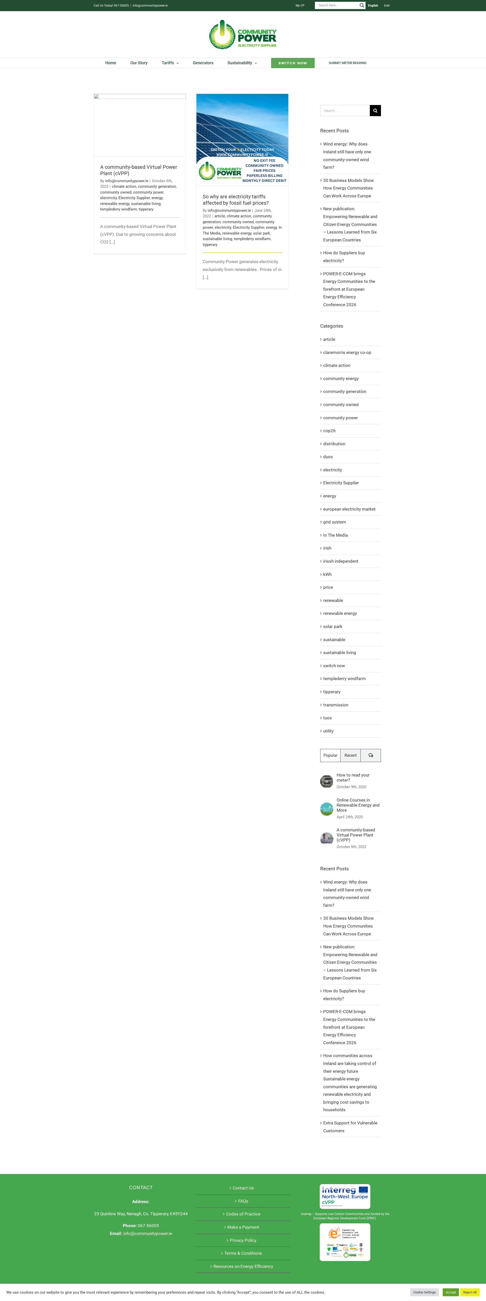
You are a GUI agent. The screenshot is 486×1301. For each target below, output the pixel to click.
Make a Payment (243, 1227)
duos (328, 456)
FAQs (243, 1201)
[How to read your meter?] (326, 778)
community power (148, 192)
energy (157, 198)
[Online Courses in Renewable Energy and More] (326, 806)
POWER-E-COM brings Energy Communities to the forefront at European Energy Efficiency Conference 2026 (349, 289)
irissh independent (340, 561)
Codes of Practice (243, 1213)
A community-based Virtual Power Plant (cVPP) (140, 118)
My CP (300, 5)
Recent (351, 755)
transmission (335, 704)
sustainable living (145, 203)
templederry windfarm (118, 209)
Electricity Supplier (134, 198)
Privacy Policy (243, 1240)
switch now (334, 665)
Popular (330, 755)
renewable (333, 600)
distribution (334, 443)
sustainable (334, 639)
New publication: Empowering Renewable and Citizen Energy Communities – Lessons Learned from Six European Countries (350, 224)
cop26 (329, 430)
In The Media (335, 535)
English (373, 5)
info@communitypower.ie (150, 5)
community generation (157, 186)
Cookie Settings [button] (424, 1292)
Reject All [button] (470, 1292)
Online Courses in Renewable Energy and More (358, 805)
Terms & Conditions (243, 1253)
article (219, 216)
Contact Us (243, 1187)
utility (328, 730)
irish (327, 548)
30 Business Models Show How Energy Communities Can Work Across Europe (348, 188)
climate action (124, 186)
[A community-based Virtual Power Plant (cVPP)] (140, 125)
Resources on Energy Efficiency (243, 1266)
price (328, 587)
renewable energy (114, 203)
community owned (115, 192)
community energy (341, 378)
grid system (334, 521)
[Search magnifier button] (362, 5)
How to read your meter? (353, 777)
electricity (108, 198)
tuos (327, 717)
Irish (387, 5)
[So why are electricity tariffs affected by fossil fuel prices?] (242, 140)
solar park (261, 233)
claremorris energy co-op (347, 352)
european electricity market (349, 509)
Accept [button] (451, 1292)
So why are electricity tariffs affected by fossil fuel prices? (242, 133)
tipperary (146, 209)
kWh (327, 574)
